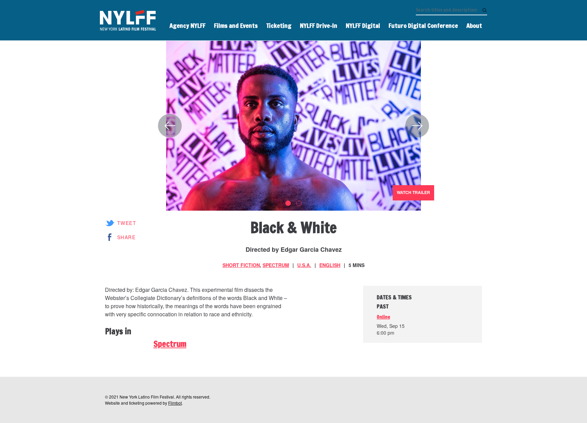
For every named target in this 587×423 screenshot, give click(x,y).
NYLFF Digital (363, 25)
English (329, 265)
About (474, 25)
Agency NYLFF (188, 25)
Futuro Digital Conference (423, 25)
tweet (126, 222)
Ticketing (278, 25)
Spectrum (276, 265)
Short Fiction (241, 265)
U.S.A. (304, 265)
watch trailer (413, 192)
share (126, 237)
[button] (170, 126)
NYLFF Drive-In (318, 25)
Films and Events (236, 25)
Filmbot (175, 403)
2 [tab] (299, 203)
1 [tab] (288, 203)
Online (383, 317)
